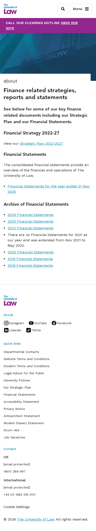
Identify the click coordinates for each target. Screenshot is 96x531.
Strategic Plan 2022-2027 (41, 143)
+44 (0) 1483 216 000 (19, 494)
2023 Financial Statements (30, 221)
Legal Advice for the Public (24, 373)
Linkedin (15, 330)
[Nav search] (62, 9)
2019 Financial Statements (30, 259)
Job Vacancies (14, 437)
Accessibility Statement (21, 401)
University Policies (17, 380)
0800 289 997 (15, 471)
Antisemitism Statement (22, 416)
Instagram (16, 323)
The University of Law (35, 519)
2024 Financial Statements (31, 215)
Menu (77, 9)
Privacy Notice (14, 409)
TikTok (36, 330)
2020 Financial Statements (31, 252)
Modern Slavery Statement (24, 423)
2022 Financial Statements (30, 228)
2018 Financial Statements (30, 265)
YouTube (40, 323)
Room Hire (11, 430)
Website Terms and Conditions (27, 359)
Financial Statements (19, 394)
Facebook (64, 323)
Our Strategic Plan (17, 387)
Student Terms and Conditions (27, 366)
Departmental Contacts (21, 352)
